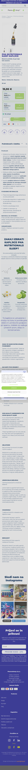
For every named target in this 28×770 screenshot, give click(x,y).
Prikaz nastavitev (14, 392)
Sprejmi (14, 388)
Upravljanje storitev (13, 384)
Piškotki (9, 394)
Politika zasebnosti (16, 394)
